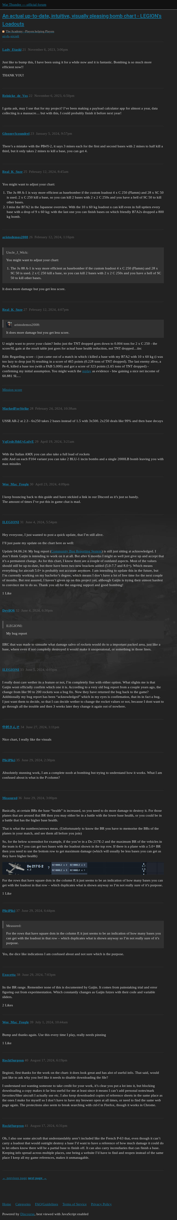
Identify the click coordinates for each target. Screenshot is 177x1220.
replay (86, 371)
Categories (23, 1204)
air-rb (5, 36)
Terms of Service (74, 1204)
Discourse (27, 1214)
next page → (37, 1178)
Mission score (12, 390)
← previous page (14, 1178)
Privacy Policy (101, 1204)
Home (6, 1204)
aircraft (14, 36)
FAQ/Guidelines (46, 1204)
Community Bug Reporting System (76, 551)
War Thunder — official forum (24, 4)
